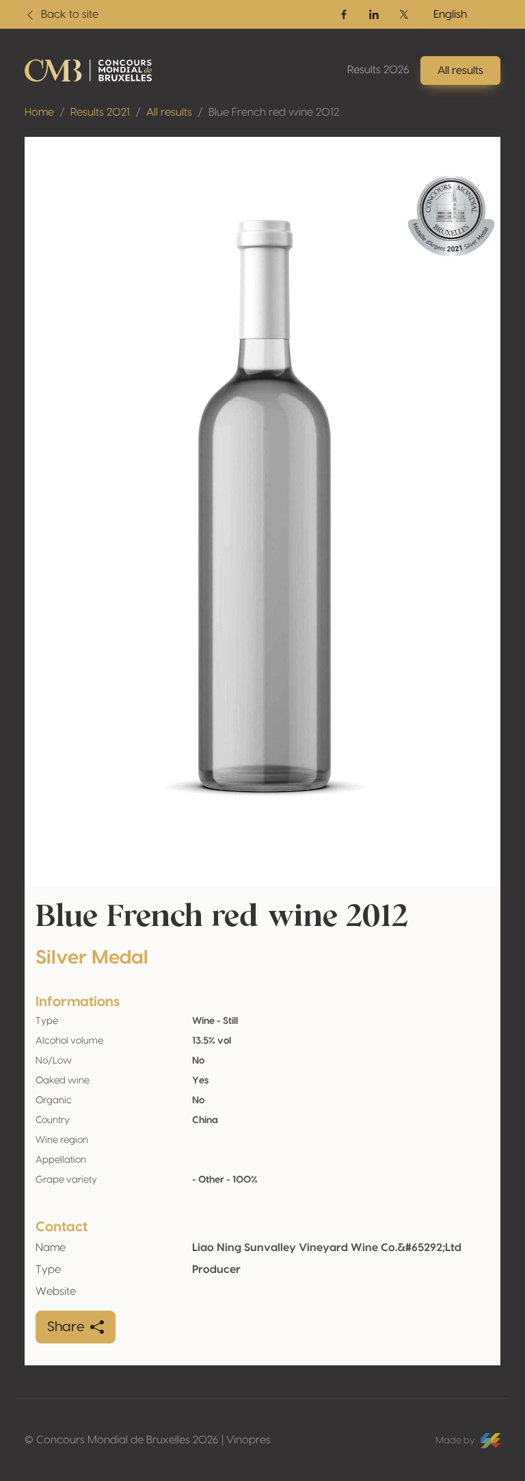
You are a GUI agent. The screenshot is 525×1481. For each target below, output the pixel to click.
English (450, 14)
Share (66, 1327)
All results (169, 112)
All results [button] (460, 70)
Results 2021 (100, 112)
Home (39, 112)
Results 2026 (378, 69)
